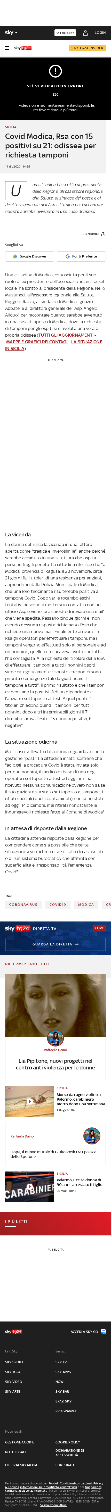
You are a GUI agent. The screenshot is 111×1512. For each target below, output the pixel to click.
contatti (42, 1490)
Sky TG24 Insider (88, 48)
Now (60, 1382)
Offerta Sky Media (21, 1465)
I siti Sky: (11, 1351)
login (100, 33)
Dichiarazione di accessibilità (70, 1453)
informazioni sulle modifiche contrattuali (48, 1487)
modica (86, 905)
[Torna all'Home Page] (22, 48)
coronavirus (23, 905)
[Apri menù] (7, 48)
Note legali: (13, 1431)
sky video (13, 1382)
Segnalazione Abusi (53, 1505)
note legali (15, 1452)
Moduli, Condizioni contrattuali (70, 1483)
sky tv (61, 1362)
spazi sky (64, 1401)
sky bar (62, 1391)
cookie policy (68, 1442)
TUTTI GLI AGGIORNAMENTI (65, 335)
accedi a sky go (84, 1332)
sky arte (12, 1391)
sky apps (63, 1372)
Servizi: (61, 1351)
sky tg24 (13, 1372)
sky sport (14, 1362)
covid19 (58, 905)
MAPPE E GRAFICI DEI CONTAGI (36, 341)
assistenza (25, 1490)
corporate (65, 1465)
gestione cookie (19, 1442)
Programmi (66, 1411)
